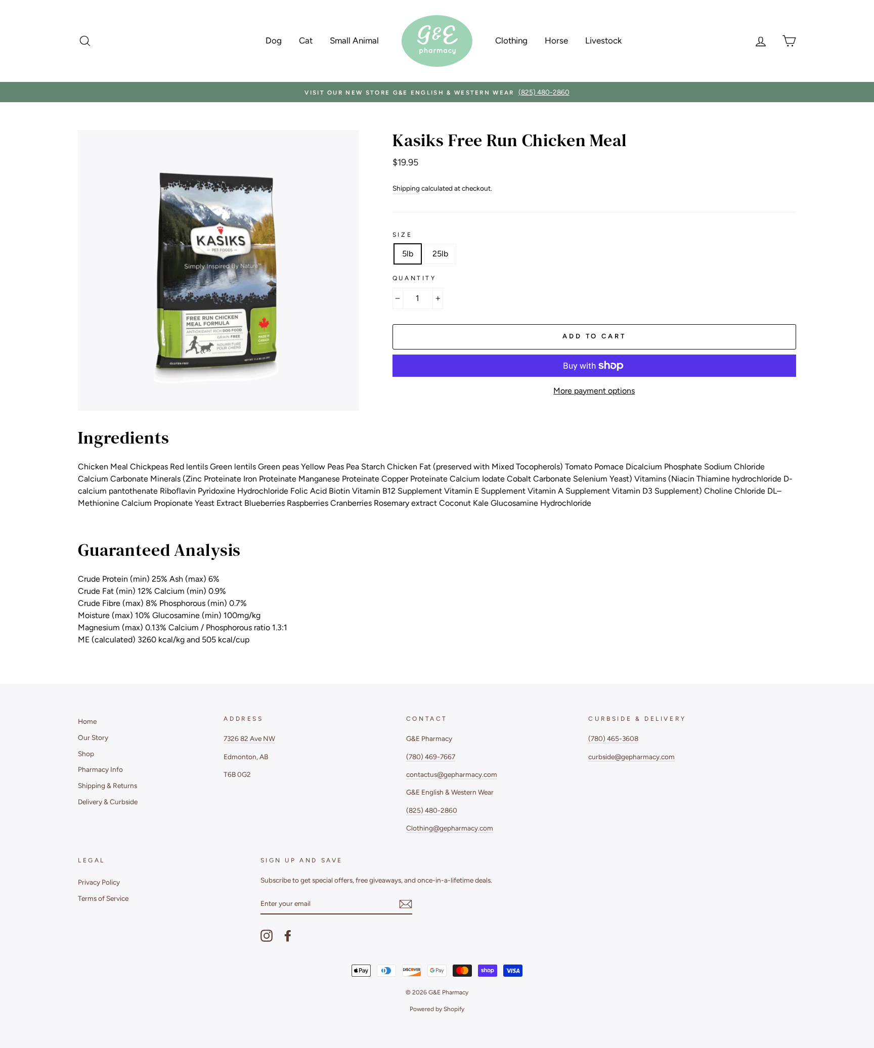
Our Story (93, 737)
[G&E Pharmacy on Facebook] (288, 936)
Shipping (406, 188)
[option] (437, 92)
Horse (556, 40)
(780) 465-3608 (613, 738)
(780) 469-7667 (430, 757)
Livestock (603, 40)
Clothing (511, 40)
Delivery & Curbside (108, 802)
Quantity (414, 278)
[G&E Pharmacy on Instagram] (266, 936)
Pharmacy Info (100, 769)
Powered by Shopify (437, 1009)
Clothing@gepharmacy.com (449, 828)
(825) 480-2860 (431, 810)
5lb (407, 253)
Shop (86, 754)
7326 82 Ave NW (249, 738)
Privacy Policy (99, 882)
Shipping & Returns (107, 785)
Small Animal (354, 40)
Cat (306, 40)
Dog (274, 40)
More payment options (594, 391)
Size (402, 234)
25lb (440, 253)
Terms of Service (103, 898)
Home (87, 721)
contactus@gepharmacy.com (451, 774)
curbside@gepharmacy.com (631, 757)
